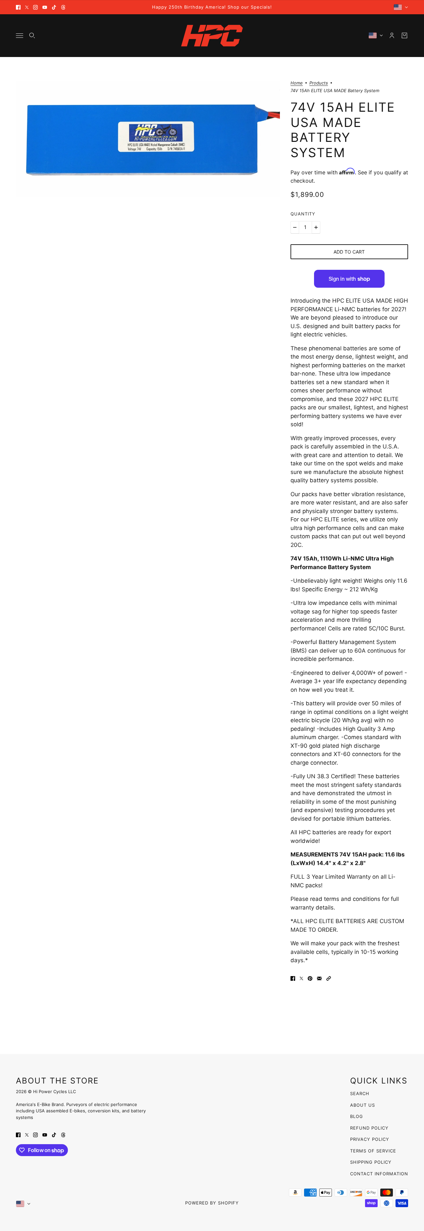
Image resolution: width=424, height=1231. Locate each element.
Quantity (303, 213)
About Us (362, 1105)
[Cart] (404, 35)
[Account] (392, 35)
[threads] (63, 7)
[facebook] (18, 7)
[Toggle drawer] (19, 35)
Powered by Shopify (212, 1202)
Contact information (379, 1173)
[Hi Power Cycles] (212, 35)
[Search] (32, 35)
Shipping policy (371, 1162)
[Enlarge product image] (148, 139)
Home (297, 83)
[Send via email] (319, 978)
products (318, 83)
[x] (27, 7)
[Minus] (295, 227)
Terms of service (373, 1150)
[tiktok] (54, 7)
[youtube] (45, 7)
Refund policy (369, 1128)
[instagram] (35, 7)
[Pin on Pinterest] (310, 978)
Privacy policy (369, 1139)
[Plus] (316, 227)
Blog (356, 1116)
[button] (329, 978)
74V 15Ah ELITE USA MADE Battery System (343, 129)
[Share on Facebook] (293, 978)
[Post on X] (301, 978)
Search (359, 1093)
